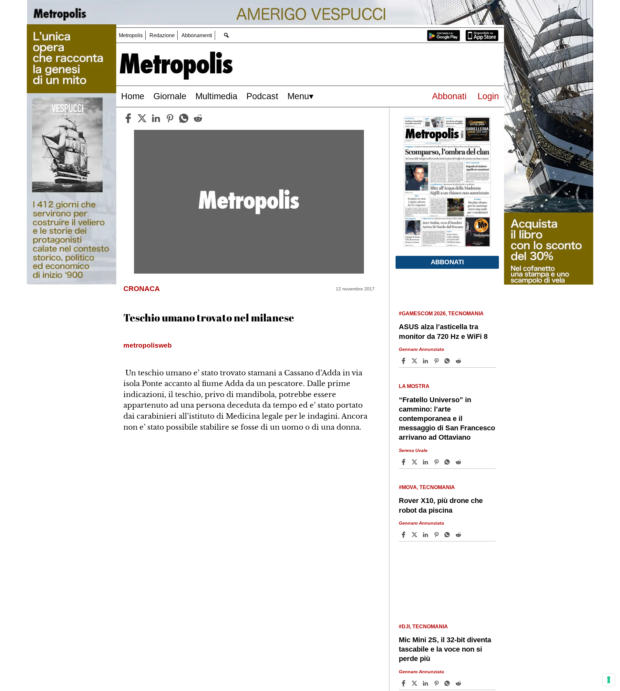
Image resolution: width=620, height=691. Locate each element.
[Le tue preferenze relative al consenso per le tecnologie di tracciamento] (609, 680)
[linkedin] (156, 118)
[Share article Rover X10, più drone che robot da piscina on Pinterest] (437, 534)
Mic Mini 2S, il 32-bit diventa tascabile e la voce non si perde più (445, 649)
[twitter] (142, 118)
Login (488, 96)
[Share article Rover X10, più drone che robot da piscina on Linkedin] (426, 534)
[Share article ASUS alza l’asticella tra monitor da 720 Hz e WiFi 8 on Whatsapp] (448, 361)
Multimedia (216, 96)
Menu (298, 96)
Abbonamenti (196, 35)
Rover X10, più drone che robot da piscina (441, 505)
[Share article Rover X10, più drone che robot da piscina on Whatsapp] (448, 534)
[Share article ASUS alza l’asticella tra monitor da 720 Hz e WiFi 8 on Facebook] (404, 361)
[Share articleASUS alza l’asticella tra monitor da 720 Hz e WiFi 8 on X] (415, 361)
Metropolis (131, 35)
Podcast (262, 96)
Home (132, 96)
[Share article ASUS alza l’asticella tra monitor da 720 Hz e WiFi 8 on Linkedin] (426, 361)
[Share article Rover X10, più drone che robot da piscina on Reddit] (459, 534)
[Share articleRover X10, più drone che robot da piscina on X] (415, 534)
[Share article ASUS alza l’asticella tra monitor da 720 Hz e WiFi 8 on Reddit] (459, 361)
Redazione (162, 35)
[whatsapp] (183, 118)
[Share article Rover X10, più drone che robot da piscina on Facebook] (404, 534)
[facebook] (128, 118)
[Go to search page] (226, 35)
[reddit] (197, 118)
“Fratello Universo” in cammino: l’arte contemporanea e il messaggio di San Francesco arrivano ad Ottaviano (447, 419)
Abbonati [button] (447, 262)
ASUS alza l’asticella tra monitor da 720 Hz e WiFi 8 (443, 331)
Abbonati (449, 96)
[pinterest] (169, 118)
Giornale (169, 96)
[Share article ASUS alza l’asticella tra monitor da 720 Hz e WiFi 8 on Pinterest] (437, 361)
